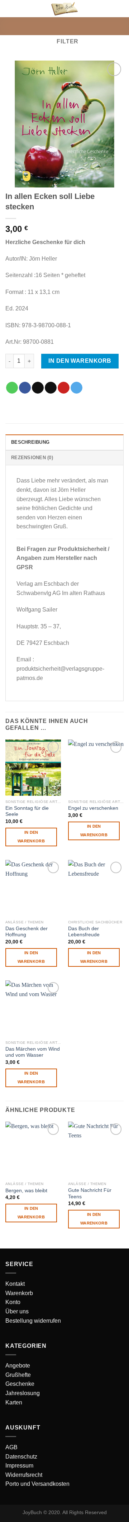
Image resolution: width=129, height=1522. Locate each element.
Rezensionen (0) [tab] (32, 457)
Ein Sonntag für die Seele (27, 811)
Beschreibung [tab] (30, 442)
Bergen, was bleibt (26, 1190)
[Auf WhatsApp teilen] (12, 388)
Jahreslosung (22, 1393)
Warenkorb (19, 1293)
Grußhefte (18, 1375)
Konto (12, 1302)
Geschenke (19, 1384)
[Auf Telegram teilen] (76, 388)
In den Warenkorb (79, 361)
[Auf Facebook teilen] (25, 388)
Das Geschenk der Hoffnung (26, 932)
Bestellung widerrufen (33, 1321)
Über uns (17, 1311)
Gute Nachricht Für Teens (89, 1193)
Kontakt (15, 1284)
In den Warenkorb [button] (31, 836)
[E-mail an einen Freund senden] (51, 388)
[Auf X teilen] (38, 388)
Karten (13, 1402)
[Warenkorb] (120, 8)
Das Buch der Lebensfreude (84, 932)
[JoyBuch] (64, 8)
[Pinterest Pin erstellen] (64, 388)
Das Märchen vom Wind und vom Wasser (32, 1052)
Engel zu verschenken (93, 808)
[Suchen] (108, 8)
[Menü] (9, 9)
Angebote (17, 1365)
